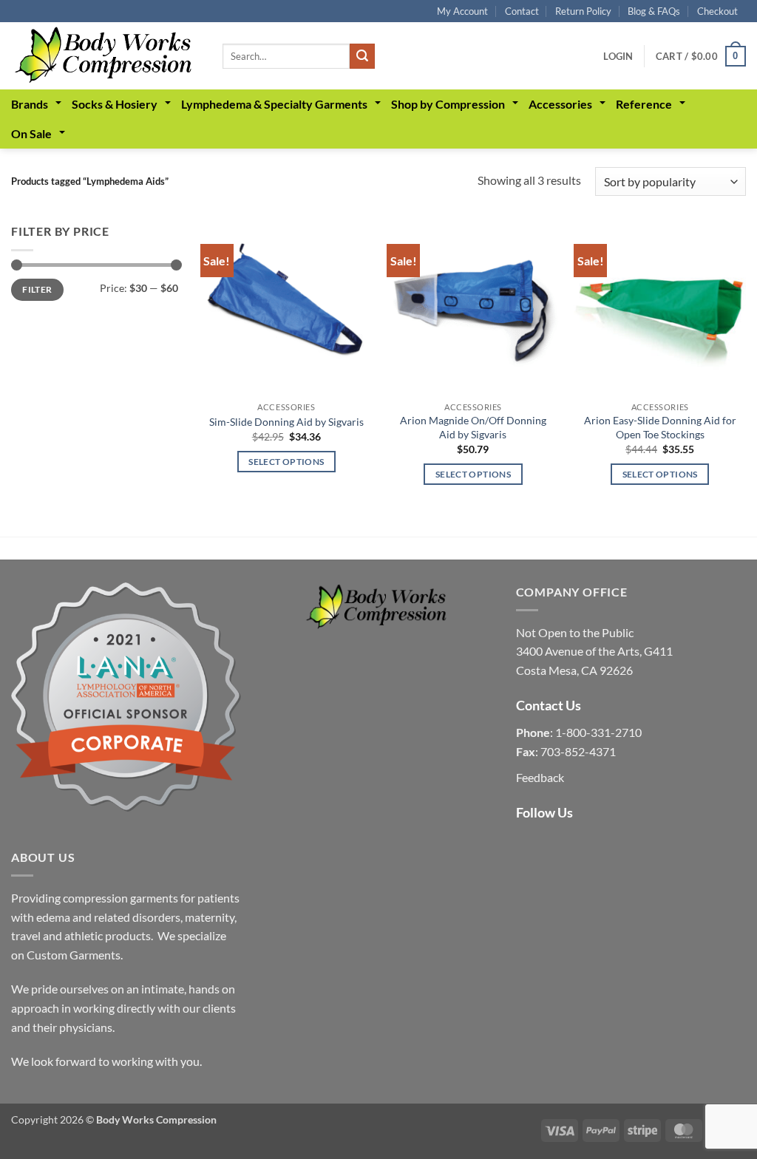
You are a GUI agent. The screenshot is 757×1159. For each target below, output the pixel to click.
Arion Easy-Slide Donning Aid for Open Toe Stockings (660, 427)
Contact (522, 11)
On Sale (31, 133)
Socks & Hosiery (114, 104)
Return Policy (583, 11)
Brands (29, 104)
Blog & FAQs (654, 11)
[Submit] (362, 56)
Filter (37, 289)
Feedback (540, 777)
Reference (644, 104)
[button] (618, 56)
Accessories (560, 104)
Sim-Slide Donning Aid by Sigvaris (286, 421)
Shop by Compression (448, 104)
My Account (462, 11)
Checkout (717, 11)
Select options (286, 461)
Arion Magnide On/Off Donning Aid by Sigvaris (473, 427)
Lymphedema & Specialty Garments (274, 104)
